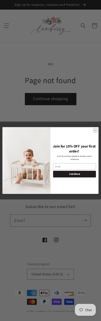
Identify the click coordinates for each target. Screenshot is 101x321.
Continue (74, 174)
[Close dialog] (95, 130)
